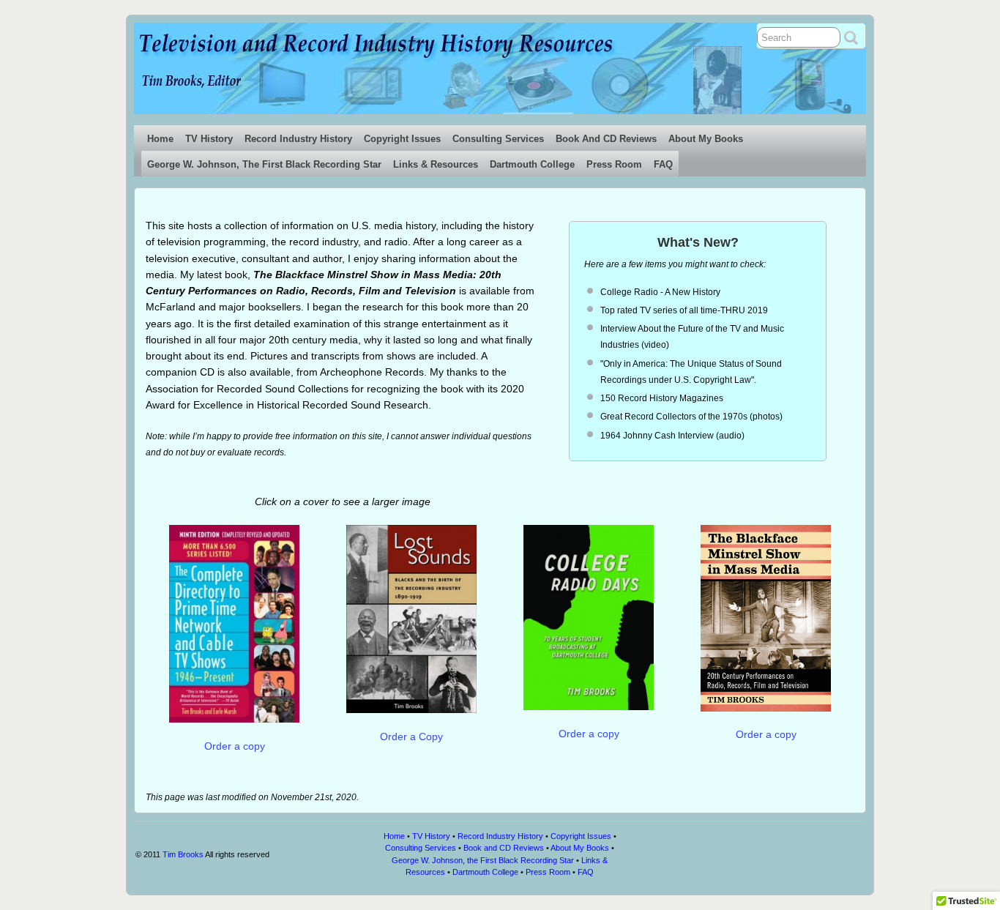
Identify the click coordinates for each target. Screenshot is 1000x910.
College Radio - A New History (660, 292)
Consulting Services (498, 138)
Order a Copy (411, 736)
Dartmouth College (532, 164)
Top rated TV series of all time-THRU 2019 (684, 310)
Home (160, 138)
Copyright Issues (402, 138)
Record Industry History (298, 138)
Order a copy (234, 746)
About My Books (705, 138)
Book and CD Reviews (606, 138)
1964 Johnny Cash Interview (657, 435)
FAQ (663, 164)
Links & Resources (435, 164)
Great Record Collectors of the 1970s (673, 416)
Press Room (614, 164)
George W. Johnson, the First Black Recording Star (264, 164)
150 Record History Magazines (661, 398)
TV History (209, 138)
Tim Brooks (183, 854)
